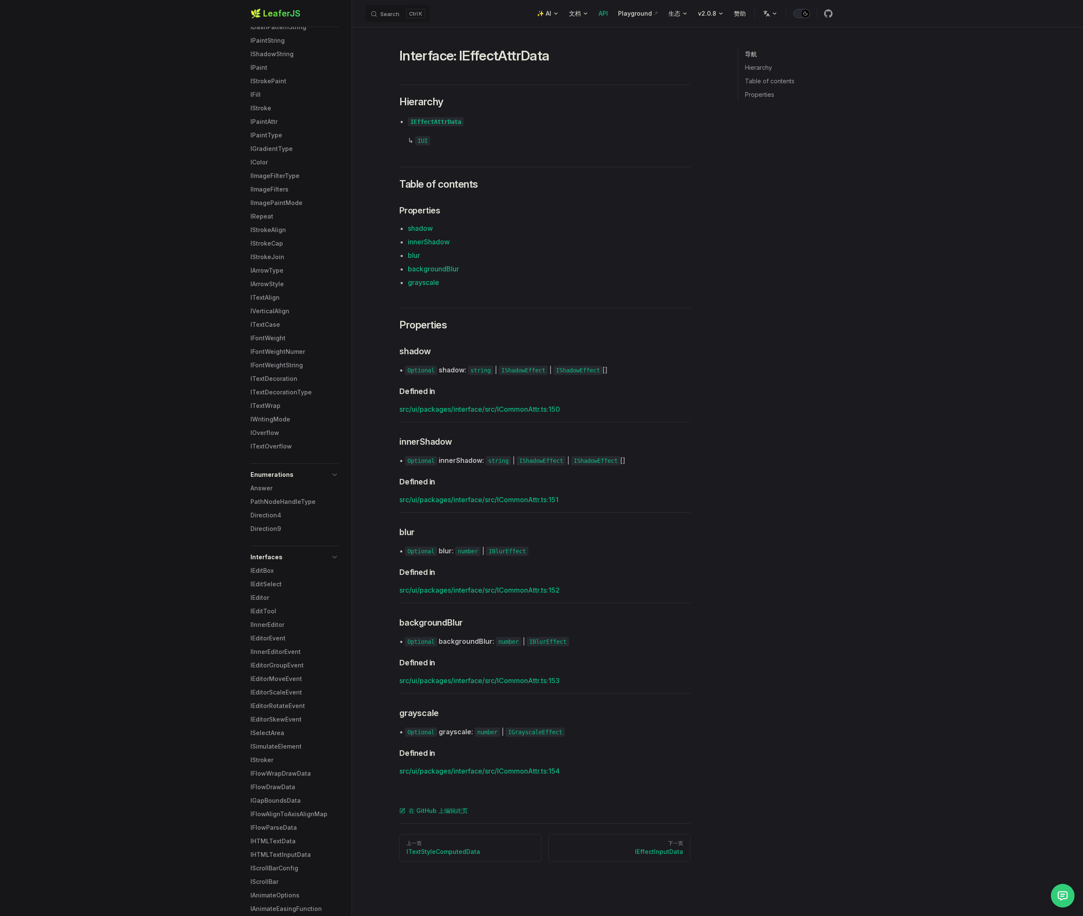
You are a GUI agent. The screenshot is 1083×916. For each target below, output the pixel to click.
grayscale (423, 282)
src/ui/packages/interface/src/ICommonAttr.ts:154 (479, 771)
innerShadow (429, 242)
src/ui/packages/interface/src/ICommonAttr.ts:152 (479, 590)
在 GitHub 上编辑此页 (438, 810)
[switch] (801, 13)
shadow (420, 228)
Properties (759, 94)
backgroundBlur (433, 269)
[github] (828, 13)
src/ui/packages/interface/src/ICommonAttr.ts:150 (479, 409)
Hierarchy (758, 67)
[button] (294, 474)
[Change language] (770, 13)
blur (414, 255)
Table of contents (769, 81)
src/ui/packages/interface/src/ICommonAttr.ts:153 (479, 680)
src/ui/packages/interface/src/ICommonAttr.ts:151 (478, 499)
